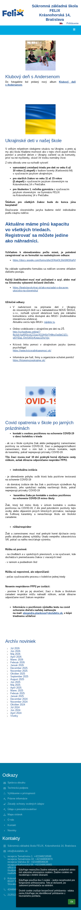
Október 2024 (17, 704)
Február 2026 (17, 662)
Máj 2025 (15, 684)
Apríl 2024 (15, 713)
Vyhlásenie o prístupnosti (21, 793)
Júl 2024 (15, 707)
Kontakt (12, 825)
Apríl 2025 (15, 687)
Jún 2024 (15, 710)
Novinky (12, 830)
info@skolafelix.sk (18, 851)
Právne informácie (17, 798)
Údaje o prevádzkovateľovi (22, 809)
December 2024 (19, 699)
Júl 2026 (15, 648)
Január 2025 (17, 696)
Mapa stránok (15, 814)
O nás (11, 819)
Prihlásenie (72, 23)
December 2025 (19, 668)
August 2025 (17, 679)
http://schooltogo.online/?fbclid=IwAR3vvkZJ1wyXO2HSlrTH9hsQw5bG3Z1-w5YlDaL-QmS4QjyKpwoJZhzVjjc (40, 334)
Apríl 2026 (15, 656)
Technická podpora (18, 787)
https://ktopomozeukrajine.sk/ (29, 360)
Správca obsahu (16, 782)
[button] (61, 23)
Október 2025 (17, 673)
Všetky (14, 715)
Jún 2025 (15, 682)
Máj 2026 (15, 654)
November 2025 (19, 670)
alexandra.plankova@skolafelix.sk (43, 613)
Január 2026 (17, 665)
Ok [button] (71, 901)
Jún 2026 (15, 651)
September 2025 (19, 676)
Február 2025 (17, 693)
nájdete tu (49, 322)
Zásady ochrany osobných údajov (26, 803)
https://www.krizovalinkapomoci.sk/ (32, 350)
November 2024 (19, 701)
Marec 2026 (16, 659)
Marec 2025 (16, 690)
